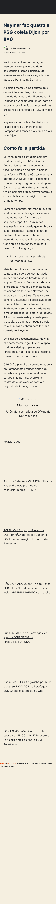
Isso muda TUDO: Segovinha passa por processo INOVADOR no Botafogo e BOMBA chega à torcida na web (27, 686)
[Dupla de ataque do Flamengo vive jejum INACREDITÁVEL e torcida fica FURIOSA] (28, 613)
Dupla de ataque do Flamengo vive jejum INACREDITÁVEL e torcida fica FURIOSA (25, 637)
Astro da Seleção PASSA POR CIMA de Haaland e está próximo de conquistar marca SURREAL (27, 485)
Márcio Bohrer (28, 405)
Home (3, 763)
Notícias (11, 763)
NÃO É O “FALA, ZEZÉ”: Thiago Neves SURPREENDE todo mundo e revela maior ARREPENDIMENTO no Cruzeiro (26, 588)
